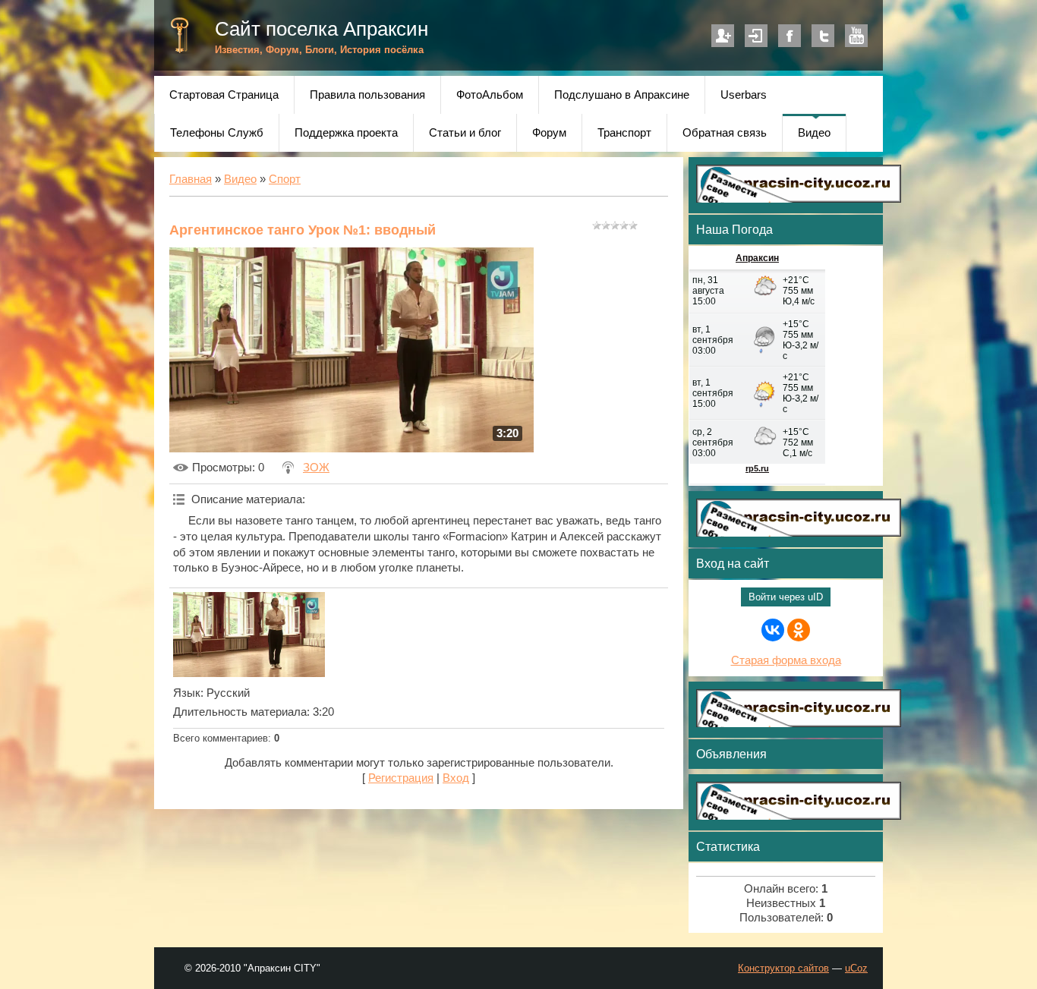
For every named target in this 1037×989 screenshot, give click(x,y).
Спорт (285, 179)
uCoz (856, 968)
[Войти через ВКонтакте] (772, 630)
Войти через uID (786, 597)
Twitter (823, 35)
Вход (756, 35)
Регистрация (722, 35)
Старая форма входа (786, 660)
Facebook (789, 35)
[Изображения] (249, 635)
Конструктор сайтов (783, 968)
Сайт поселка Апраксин (321, 28)
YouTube (856, 35)
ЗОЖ (316, 467)
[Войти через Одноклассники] (798, 630)
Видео (240, 179)
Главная (190, 179)
